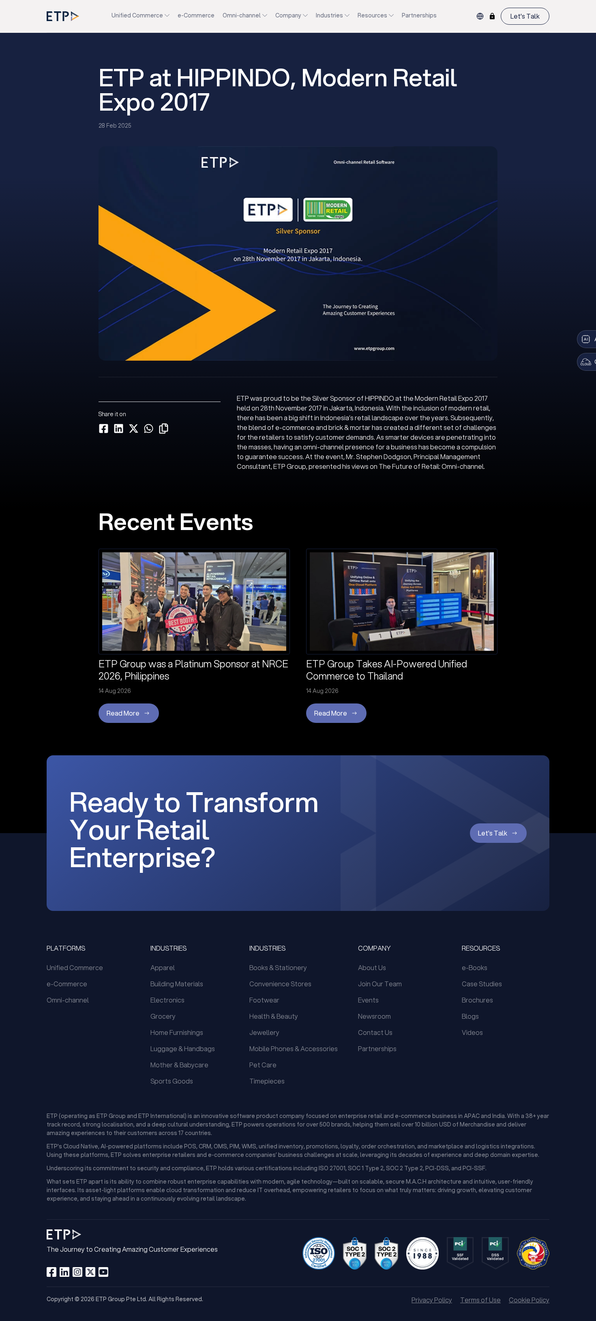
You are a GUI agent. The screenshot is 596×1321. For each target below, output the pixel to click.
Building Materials (176, 983)
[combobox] (480, 16)
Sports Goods (171, 1081)
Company (288, 15)
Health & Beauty (273, 1016)
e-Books (474, 967)
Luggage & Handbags (182, 1048)
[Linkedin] (64, 1272)
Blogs (470, 1016)
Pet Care (263, 1064)
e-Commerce (196, 15)
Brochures (477, 1000)
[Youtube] (103, 1272)
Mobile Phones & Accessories (293, 1048)
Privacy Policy (432, 1299)
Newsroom (374, 1016)
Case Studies (482, 983)
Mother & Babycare (179, 1064)
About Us (372, 967)
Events (368, 1000)
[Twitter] (90, 1272)
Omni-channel (242, 15)
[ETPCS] (492, 16)
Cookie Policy (529, 1299)
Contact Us (375, 1032)
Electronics (167, 1000)
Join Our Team (380, 983)
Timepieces (267, 1081)
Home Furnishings (176, 1032)
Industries (329, 15)
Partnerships (419, 15)
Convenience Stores (280, 983)
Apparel (162, 967)
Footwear (264, 1000)
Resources (372, 15)
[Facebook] (51, 1272)
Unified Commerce (137, 15)
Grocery (163, 1016)
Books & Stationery (278, 967)
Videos (472, 1032)
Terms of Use (480, 1299)
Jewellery (264, 1032)
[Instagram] (77, 1272)
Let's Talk (525, 16)
